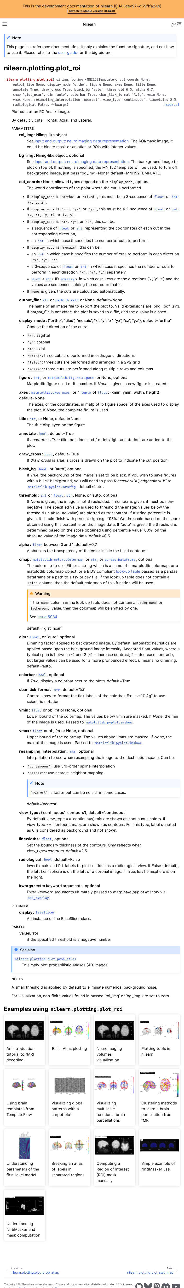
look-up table (128, 571)
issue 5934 (47, 616)
